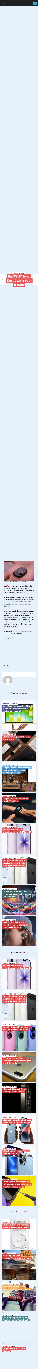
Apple (25, 693)
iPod (25, 1212)
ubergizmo (18, 666)
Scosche (15, 602)
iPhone (8, 586)
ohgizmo (9, 666)
